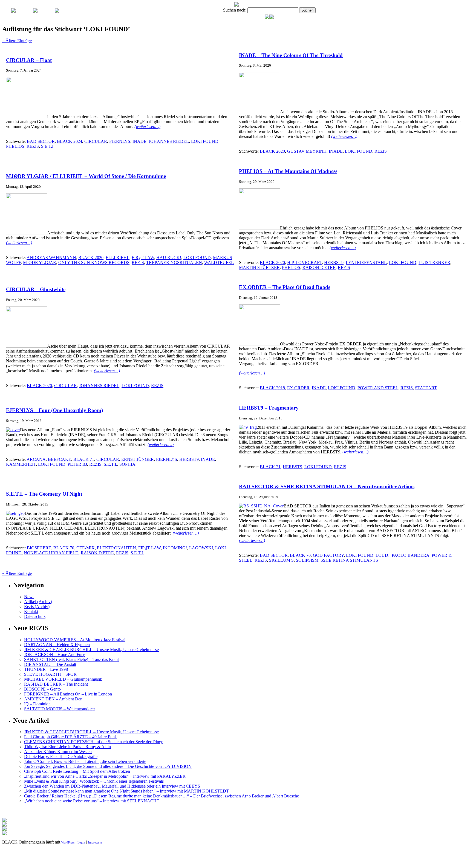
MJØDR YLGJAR (39, 262)
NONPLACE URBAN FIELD (51, 552)
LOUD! (383, 555)
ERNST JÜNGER (137, 459)
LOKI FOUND (204, 141)
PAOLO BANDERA (410, 555)
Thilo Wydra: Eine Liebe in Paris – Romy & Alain (67, 746)
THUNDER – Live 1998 (46, 669)
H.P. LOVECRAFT (304, 262)
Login (81, 842)
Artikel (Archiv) (38, 601)
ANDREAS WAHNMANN (51, 257)
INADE (139, 141)
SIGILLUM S (281, 560)
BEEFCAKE (59, 459)
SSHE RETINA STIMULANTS (349, 560)
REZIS (33, 146)
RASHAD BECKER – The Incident (56, 684)
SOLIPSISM (307, 560)
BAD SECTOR (41, 141)
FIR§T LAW (143, 257)
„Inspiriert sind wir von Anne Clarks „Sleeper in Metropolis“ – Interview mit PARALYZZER (105, 776)
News (29, 596)
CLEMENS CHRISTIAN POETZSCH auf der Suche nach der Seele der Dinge (93, 741)
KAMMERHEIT (21, 464)
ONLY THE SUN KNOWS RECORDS (93, 262)
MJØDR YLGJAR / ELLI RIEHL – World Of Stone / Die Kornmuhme (86, 176)
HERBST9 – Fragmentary (269, 408)
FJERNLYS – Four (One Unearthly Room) (54, 410)
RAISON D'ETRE (319, 267)
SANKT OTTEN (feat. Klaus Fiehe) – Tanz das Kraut (71, 659)
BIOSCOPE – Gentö (42, 689)
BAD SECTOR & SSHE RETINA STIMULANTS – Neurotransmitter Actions (326, 486)
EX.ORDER (298, 387)
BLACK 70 (63, 548)
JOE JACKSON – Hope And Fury (54, 654)
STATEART (426, 387)
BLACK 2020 (272, 151)
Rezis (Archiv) (37, 606)
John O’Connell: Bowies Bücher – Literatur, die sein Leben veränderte (85, 761)
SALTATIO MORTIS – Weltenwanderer (59, 708)
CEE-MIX (85, 548)
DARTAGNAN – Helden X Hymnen (57, 644)
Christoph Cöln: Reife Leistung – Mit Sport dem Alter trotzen (77, 771)
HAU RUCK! (168, 257)
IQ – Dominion (37, 704)
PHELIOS (15, 146)
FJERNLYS (119, 141)
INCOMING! (175, 548)
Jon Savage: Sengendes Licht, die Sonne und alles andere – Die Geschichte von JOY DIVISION (108, 766)
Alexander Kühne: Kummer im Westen (58, 751)
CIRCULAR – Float (29, 60)
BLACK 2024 (69, 141)
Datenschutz (34, 616)
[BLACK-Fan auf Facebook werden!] (271, 17)
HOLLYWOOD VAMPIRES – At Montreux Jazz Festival (74, 639)
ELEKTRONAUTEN (116, 548)
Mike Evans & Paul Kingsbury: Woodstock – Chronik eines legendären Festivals (94, 781)
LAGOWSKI (201, 548)
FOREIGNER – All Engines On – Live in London (68, 694)
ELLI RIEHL (117, 257)
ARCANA (36, 459)
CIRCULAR (95, 141)
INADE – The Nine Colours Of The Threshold (291, 55)
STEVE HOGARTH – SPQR (50, 674)
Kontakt (31, 611)
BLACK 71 (83, 459)
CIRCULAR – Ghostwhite (35, 289)
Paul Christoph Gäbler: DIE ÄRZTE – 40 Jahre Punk (70, 736)
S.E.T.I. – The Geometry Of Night (44, 494)
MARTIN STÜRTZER (259, 267)
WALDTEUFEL (219, 262)
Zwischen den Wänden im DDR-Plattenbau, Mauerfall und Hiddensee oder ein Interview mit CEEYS (112, 786)
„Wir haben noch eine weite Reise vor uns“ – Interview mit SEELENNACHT (91, 801)
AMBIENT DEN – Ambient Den (53, 699)
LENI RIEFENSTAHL (366, 262)
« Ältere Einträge (17, 40)
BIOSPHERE (39, 548)
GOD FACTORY (328, 555)
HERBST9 (334, 262)
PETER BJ (77, 464)
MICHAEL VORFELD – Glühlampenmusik (63, 679)
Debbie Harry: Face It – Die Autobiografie (60, 756)
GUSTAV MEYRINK (307, 151)
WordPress (67, 842)
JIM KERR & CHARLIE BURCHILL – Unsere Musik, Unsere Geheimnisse (91, 649)
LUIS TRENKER (434, 262)
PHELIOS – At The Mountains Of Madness (288, 171)
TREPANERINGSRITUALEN (174, 262)
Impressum (95, 842)
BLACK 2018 (272, 387)
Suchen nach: (234, 10)
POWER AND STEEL (377, 387)
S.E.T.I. (47, 146)
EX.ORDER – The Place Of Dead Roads (284, 287)
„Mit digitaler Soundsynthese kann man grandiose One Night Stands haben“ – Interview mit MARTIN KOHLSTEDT (126, 791)
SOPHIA (127, 464)
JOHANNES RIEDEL (169, 141)
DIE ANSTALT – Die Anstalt (50, 664)
